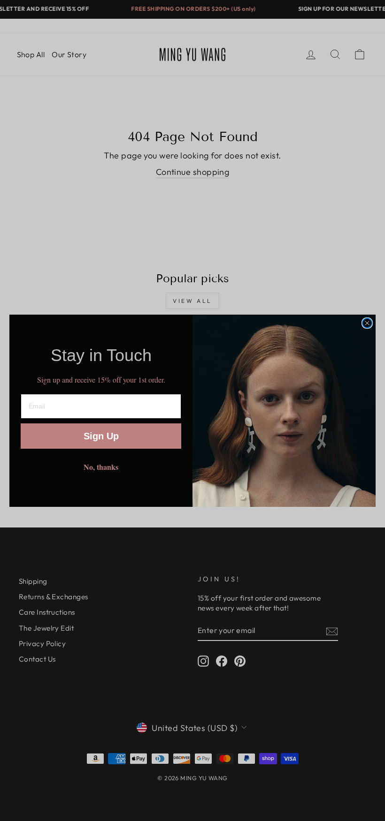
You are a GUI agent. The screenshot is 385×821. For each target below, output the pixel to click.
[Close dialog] (367, 323)
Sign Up (101, 436)
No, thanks (101, 466)
